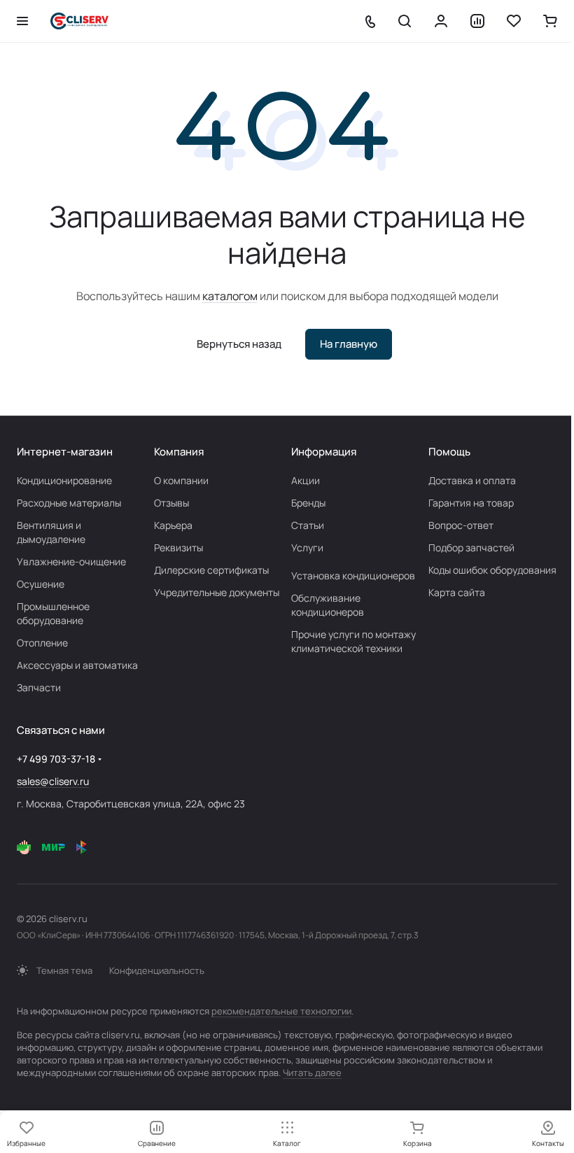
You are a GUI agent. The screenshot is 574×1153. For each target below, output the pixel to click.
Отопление (42, 642)
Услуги (307, 547)
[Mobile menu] (22, 21)
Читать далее (312, 1072)
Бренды (308, 502)
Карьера (173, 525)
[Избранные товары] (514, 21)
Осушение (40, 583)
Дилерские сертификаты (211, 569)
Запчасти (39, 687)
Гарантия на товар (471, 502)
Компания (179, 451)
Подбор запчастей (471, 547)
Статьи (307, 525)
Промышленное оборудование (53, 613)
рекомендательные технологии (281, 1011)
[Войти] (441, 21)
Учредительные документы (216, 592)
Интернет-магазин (65, 451)
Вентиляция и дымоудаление (51, 532)
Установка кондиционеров (353, 575)
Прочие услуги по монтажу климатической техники (353, 641)
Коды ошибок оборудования (492, 569)
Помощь (449, 451)
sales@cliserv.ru (53, 781)
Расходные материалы (69, 502)
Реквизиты (178, 547)
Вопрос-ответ (460, 525)
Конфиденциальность (156, 970)
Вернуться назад (239, 344)
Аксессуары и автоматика (77, 665)
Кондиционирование (64, 480)
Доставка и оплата (472, 480)
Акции (305, 480)
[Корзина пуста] (550, 21)
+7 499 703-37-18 (56, 758)
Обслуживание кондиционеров (327, 604)
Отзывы (171, 502)
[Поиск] (405, 21)
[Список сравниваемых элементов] (477, 21)
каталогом (230, 296)
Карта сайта (456, 592)
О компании (181, 480)
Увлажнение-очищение (71, 561)
